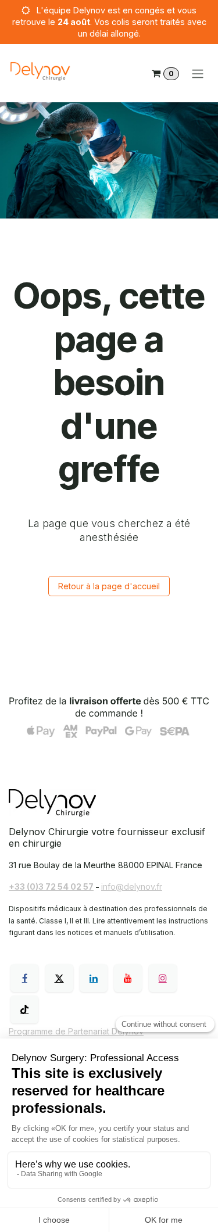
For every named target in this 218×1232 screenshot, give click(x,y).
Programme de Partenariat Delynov (76, 1031)
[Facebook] (24, 978)
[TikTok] (24, 1009)
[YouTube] (128, 978)
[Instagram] (163, 978)
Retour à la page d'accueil (109, 586)
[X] (59, 978)
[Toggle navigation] (197, 74)
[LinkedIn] (94, 978)
